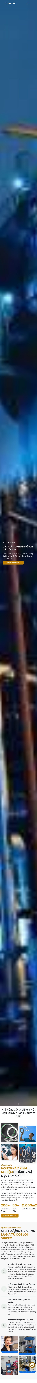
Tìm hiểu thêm (8, 1216)
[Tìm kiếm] (27, 3)
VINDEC (12, 3)
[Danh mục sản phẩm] (5, 3)
